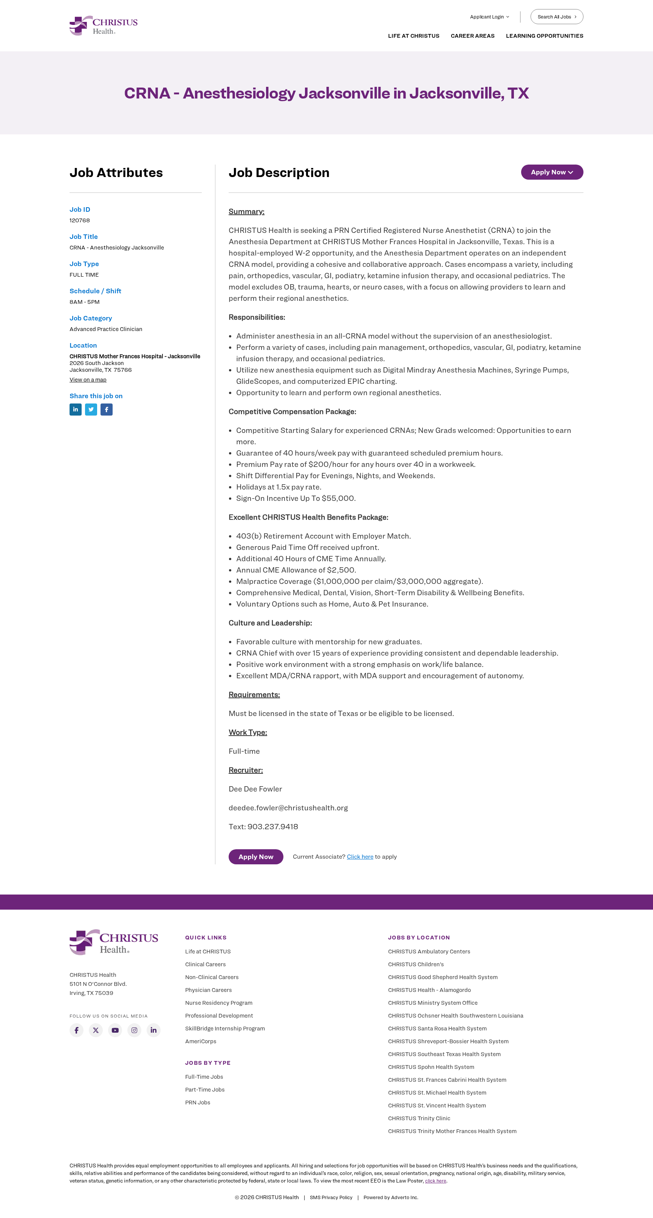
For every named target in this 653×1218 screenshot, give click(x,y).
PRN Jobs (197, 1102)
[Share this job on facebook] (107, 409)
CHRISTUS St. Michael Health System (437, 1092)
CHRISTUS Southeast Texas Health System (444, 1054)
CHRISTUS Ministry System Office (433, 1002)
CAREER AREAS (473, 35)
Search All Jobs (554, 17)
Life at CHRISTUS (208, 951)
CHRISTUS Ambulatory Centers (429, 951)
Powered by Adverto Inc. (391, 1197)
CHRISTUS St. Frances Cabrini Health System (447, 1079)
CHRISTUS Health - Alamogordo (429, 990)
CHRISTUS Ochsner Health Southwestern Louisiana (455, 1015)
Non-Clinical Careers (212, 977)
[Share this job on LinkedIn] (76, 409)
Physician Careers (208, 990)
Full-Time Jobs (204, 1076)
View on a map (88, 379)
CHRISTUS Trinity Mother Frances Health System (452, 1131)
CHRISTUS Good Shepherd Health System (443, 977)
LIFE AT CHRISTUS (413, 35)
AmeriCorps (201, 1041)
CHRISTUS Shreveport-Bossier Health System (448, 1041)
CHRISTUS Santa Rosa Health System (437, 1028)
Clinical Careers (205, 964)
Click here (360, 856)
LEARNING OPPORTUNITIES (544, 35)
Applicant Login (486, 17)
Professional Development (219, 1015)
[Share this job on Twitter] (91, 409)
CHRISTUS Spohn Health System (431, 1067)
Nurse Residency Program (218, 1002)
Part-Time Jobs (205, 1089)
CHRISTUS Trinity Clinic (419, 1118)
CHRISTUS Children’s (416, 964)
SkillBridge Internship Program (225, 1028)
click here (435, 1181)
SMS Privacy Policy (331, 1197)
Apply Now (256, 857)
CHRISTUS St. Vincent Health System (437, 1105)
